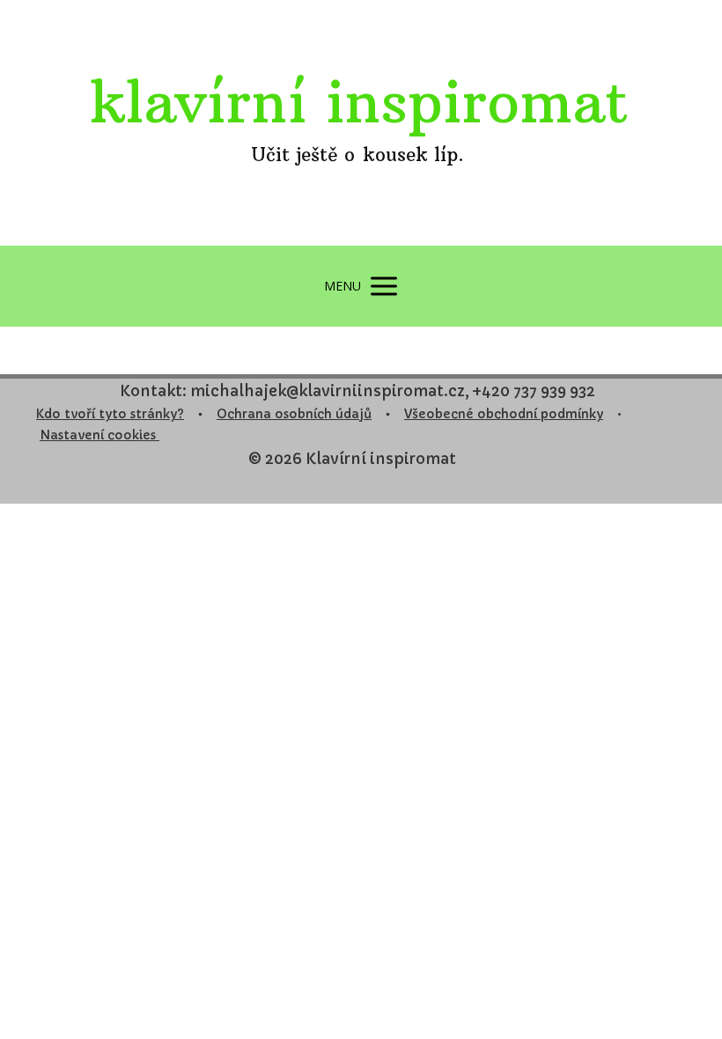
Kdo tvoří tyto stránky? (110, 414)
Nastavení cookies (99, 435)
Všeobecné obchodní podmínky (503, 414)
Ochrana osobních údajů (294, 414)
